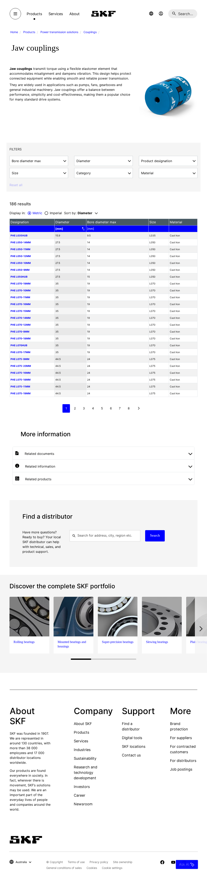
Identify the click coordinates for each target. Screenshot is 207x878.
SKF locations (133, 746)
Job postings (181, 769)
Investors (82, 787)
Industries (82, 750)
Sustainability (85, 758)
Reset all (16, 185)
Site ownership (122, 862)
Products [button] (34, 14)
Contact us (131, 755)
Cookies (92, 868)
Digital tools (132, 738)
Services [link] (56, 14)
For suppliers (181, 738)
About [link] (74, 14)
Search (155, 535)
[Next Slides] (201, 629)
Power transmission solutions (59, 32)
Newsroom (83, 804)
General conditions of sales (64, 868)
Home (14, 32)
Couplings (90, 32)
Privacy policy (99, 862)
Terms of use (76, 862)
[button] (151, 13)
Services (81, 741)
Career (79, 795)
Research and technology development (85, 772)
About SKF (83, 724)
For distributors (183, 760)
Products (29, 32)
